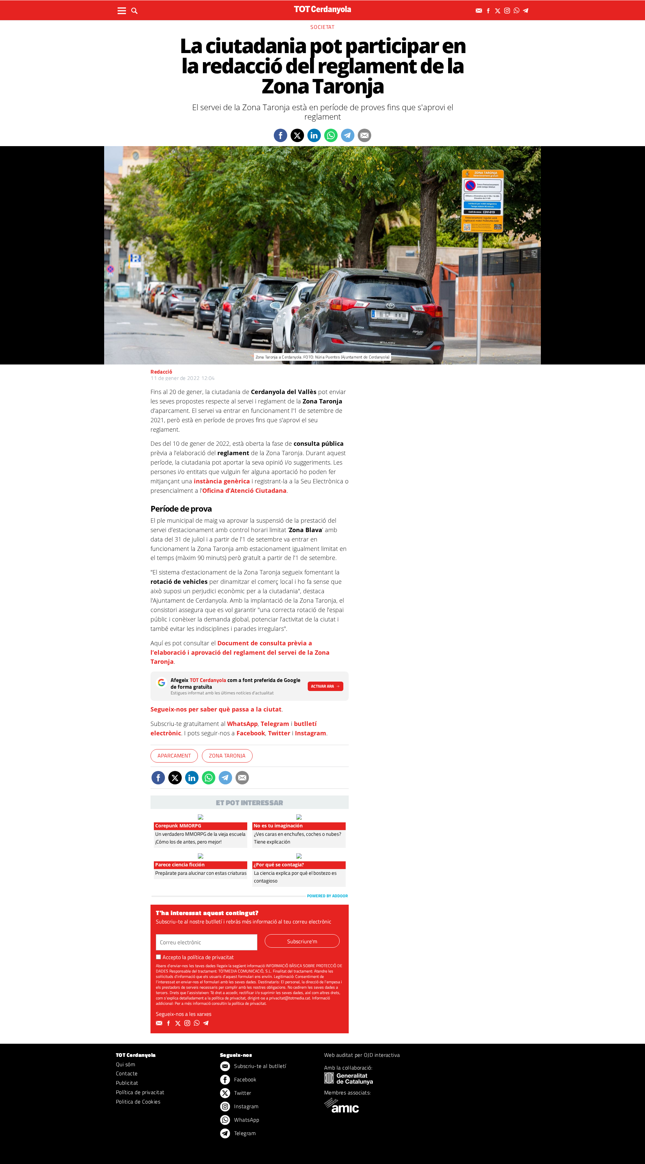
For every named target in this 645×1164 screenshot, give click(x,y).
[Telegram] (527, 10)
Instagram (310, 733)
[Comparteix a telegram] (347, 135)
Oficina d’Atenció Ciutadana (244, 490)
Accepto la (198, 957)
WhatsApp (242, 724)
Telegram (275, 724)
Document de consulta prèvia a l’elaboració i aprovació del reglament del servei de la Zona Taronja (240, 652)
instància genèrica (222, 481)
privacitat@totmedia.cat (289, 998)
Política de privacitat (140, 1092)
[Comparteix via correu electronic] (364, 135)
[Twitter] (498, 10)
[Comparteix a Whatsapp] (331, 135)
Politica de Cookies (138, 1101)
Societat (322, 27)
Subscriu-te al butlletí (259, 1066)
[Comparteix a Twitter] (297, 135)
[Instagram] (508, 10)
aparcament (174, 755)
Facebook (250, 733)
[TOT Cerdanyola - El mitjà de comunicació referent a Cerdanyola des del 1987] (322, 9)
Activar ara (322, 686)
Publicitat (127, 1083)
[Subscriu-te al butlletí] (480, 10)
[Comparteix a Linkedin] (314, 135)
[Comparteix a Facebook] (280, 135)
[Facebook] (489, 10)
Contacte (127, 1073)
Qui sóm (125, 1064)
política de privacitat (210, 957)
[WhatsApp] (517, 10)
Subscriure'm (302, 941)
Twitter (279, 733)
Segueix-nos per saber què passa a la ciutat (216, 709)
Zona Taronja (227, 755)
